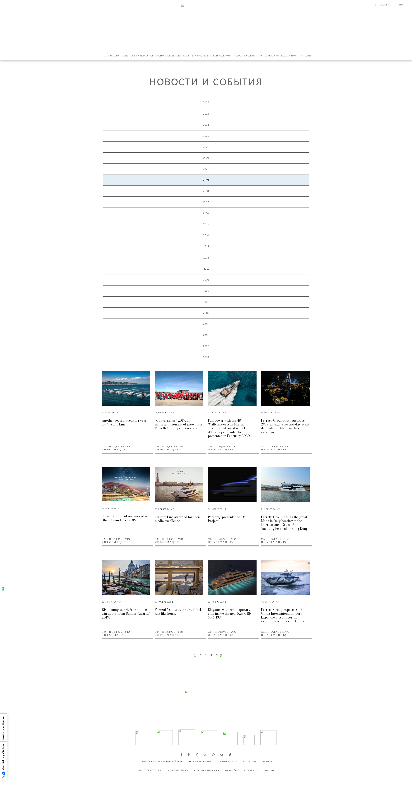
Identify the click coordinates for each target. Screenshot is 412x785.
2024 (206, 124)
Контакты (305, 55)
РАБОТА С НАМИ (289, 55)
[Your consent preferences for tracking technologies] (3, 589)
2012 (206, 257)
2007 (206, 313)
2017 (206, 202)
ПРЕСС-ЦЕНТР (249, 761)
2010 (206, 279)
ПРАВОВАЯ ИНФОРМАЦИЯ (206, 770)
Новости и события (245, 55)
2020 (206, 169)
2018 (206, 191)
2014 (206, 235)
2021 (206, 158)
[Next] (221, 655)
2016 (206, 213)
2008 (206, 302)
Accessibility (251, 770)
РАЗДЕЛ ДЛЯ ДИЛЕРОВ (200, 761)
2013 (206, 246)
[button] (385, 4)
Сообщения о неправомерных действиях (161, 761)
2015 (206, 224)
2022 (206, 146)
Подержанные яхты (227, 761)
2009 (206, 290)
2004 (206, 346)
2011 (206, 268)
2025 (206, 113)
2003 (206, 357)
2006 (206, 324)
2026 (206, 102)
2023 (206, 135)
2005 (206, 335)
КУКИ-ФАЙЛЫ (231, 770)
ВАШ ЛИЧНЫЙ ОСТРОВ (142, 55)
